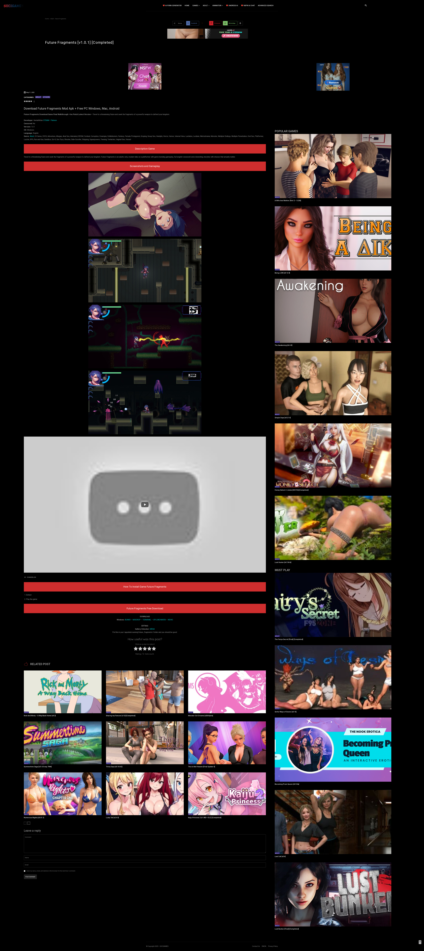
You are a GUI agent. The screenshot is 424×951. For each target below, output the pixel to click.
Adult (52, 19)
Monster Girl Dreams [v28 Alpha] (200, 715)
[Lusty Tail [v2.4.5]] (145, 793)
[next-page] (28, 823)
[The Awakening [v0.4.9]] (333, 311)
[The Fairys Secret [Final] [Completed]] (333, 605)
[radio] (136, 649)
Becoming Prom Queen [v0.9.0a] (287, 784)
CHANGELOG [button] (31, 577)
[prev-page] (25, 823)
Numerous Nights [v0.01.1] (34, 817)
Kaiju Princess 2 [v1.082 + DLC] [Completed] (204, 817)
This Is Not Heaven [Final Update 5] (201, 766)
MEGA (152, 629)
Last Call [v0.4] (280, 856)
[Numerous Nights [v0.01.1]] (63, 793)
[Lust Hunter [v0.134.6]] (333, 528)
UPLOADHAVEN (159, 619)
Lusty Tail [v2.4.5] (112, 817)
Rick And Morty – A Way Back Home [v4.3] (40, 715)
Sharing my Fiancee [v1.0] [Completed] (120, 715)
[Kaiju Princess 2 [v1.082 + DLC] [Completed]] (227, 793)
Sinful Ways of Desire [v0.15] (285, 712)
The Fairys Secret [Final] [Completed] (289, 639)
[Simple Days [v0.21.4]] (333, 383)
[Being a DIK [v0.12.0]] (333, 238)
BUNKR (128, 619)
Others (46, 97)
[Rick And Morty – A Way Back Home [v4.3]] (63, 691)
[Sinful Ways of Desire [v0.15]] (333, 677)
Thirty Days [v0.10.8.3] (114, 766)
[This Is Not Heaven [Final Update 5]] (227, 742)
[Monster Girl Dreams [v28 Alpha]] (227, 691)
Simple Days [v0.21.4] (283, 417)
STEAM (46, 120)
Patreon (54, 120)
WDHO (170, 619)
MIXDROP (137, 619)
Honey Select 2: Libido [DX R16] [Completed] (292, 490)
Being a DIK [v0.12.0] (282, 273)
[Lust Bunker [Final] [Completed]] (333, 894)
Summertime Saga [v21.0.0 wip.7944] (38, 766)
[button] (365, 5)
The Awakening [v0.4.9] (283, 345)
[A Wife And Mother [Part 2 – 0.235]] (333, 166)
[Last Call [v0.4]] (333, 822)
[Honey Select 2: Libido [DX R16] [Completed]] (333, 455)
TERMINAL (147, 619)
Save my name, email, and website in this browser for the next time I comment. (51, 871)
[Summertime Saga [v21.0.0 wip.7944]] (63, 742)
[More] (240, 23)
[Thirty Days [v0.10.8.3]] (145, 742)
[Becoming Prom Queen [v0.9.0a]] (333, 750)
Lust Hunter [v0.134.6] (283, 562)
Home (47, 19)
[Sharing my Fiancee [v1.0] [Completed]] (145, 691)
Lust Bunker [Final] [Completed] (287, 929)
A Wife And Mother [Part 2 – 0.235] (288, 200)
